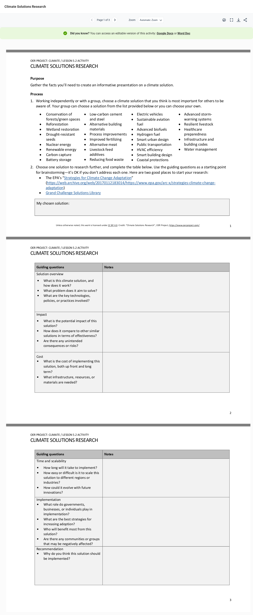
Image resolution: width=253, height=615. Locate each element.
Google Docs (165, 33)
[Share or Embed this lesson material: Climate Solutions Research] (245, 20)
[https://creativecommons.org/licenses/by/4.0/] (112, 225)
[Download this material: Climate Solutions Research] (238, 20)
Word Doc (183, 33)
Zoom (132, 19)
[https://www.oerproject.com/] (184, 225)
